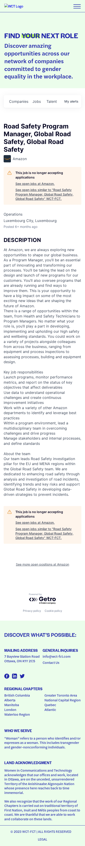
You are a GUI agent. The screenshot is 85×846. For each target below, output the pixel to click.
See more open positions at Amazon (42, 564)
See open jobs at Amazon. (35, 184)
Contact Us (51, 662)
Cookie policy (53, 610)
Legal (42, 839)
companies (18, 101)
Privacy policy (32, 610)
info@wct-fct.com (56, 656)
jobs (36, 101)
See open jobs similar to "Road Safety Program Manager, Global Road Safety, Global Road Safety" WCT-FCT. (44, 194)
